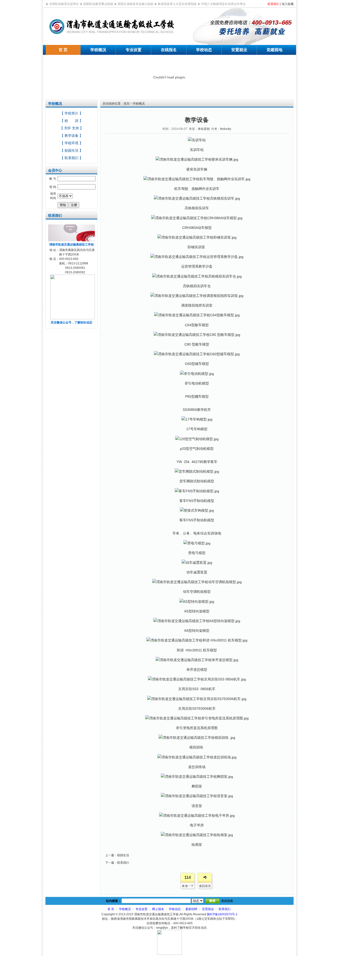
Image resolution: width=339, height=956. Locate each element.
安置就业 (208, 909)
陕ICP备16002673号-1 (222, 914)
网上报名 (158, 909)
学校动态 (175, 909)
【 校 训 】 (71, 121)
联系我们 (273, 4)
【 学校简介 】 (71, 113)
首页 (127, 103)
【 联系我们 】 (71, 158)
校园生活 (123, 855)
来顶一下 (188, 886)
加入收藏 (288, 4)
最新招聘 (191, 909)
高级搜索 (227, 901)
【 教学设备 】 (71, 136)
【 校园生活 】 (71, 150)
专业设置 (141, 909)
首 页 (110, 909)
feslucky (225, 129)
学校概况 (139, 103)
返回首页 (205, 886)
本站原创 (204, 129)
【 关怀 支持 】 (71, 128)
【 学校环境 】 (71, 143)
